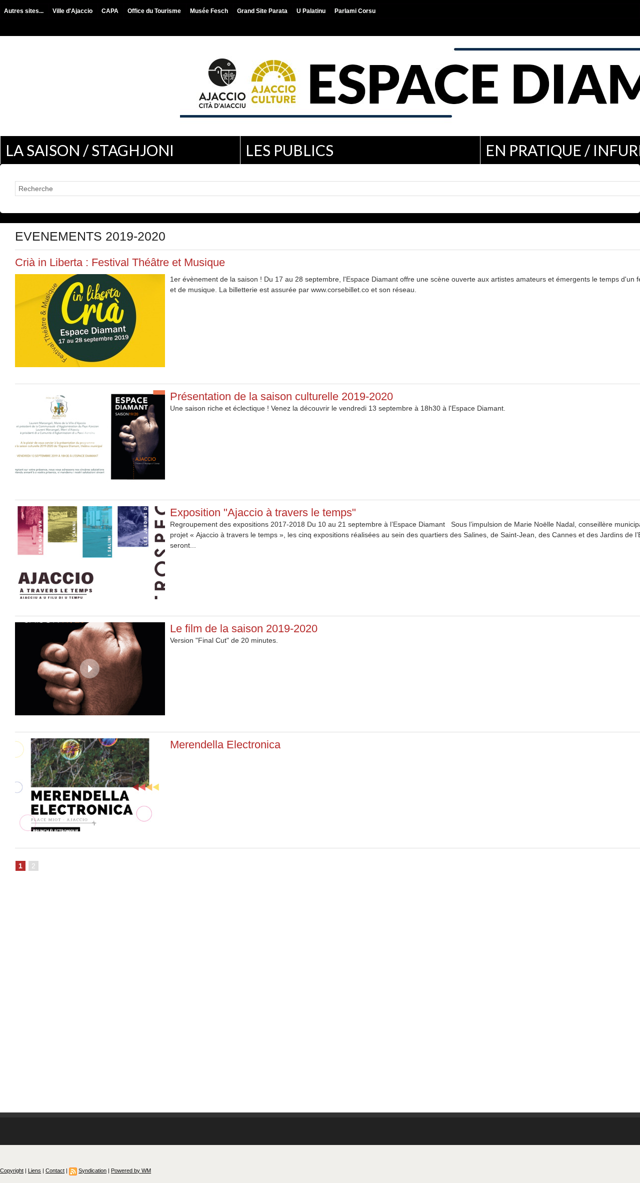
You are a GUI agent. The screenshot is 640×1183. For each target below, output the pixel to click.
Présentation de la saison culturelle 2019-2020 (281, 396)
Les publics (290, 150)
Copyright (12, 1170)
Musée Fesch (210, 11)
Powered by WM (131, 1170)
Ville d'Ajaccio (73, 11)
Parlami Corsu (355, 11)
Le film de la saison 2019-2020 (244, 628)
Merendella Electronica (225, 744)
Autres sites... (24, 11)
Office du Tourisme (155, 11)
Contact (55, 1170)
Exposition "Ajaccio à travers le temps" (263, 512)
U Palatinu (311, 11)
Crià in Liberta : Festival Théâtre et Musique (120, 262)
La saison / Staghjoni (90, 150)
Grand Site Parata (263, 11)
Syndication (92, 1170)
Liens (34, 1170)
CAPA (111, 11)
